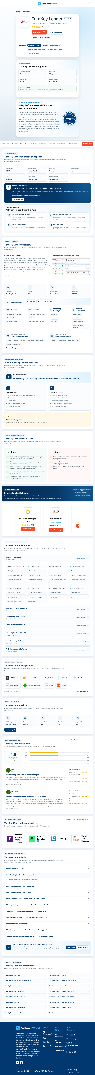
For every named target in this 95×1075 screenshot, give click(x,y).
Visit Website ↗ (87, 143)
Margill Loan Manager (85, 838)
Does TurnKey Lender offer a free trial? (20, 886)
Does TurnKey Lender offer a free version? (21, 875)
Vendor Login (71, 1039)
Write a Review (57, 32)
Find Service (58, 1041)
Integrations (43, 143)
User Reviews (61, 143)
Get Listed (70, 1035)
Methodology (60, 1046)
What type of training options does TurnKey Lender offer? (27, 911)
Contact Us (47, 1046)
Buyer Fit (15, 143)
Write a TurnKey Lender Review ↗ (80, 740)
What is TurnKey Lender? (15, 869)
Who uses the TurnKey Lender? (17, 924)
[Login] (90, 3)
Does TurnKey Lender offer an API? (18, 892)
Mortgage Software (34, 45)
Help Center (47, 1042)
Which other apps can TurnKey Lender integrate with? (25, 899)
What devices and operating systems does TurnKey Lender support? (30, 936)
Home (18, 11)
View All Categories (34, 53)
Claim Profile (68, 19)
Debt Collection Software (55, 49)
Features (34, 143)
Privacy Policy (72, 1070)
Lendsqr (63, 838)
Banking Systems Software (51, 45)
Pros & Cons (24, 143)
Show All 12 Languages (13, 348)
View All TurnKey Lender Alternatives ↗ (78, 819)
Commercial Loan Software (36, 49)
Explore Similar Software (41, 37)
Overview (6, 143)
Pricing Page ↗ (10, 730)
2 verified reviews (50, 27)
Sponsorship (60, 1050)
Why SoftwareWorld (49, 1033)
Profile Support (83, 947)
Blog (44, 1038)
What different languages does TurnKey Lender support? (26, 917)
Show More (8, 276)
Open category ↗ (81, 558)
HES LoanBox (41, 837)
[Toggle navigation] (5, 3)
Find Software (59, 1036)
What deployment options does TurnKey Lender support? (26, 930)
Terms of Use (74, 1072)
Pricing (52, 143)
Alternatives (73, 143)
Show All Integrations (82, 691)
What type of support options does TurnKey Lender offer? (27, 905)
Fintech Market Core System (18, 838)
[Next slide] (88, 266)
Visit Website (37, 32)
